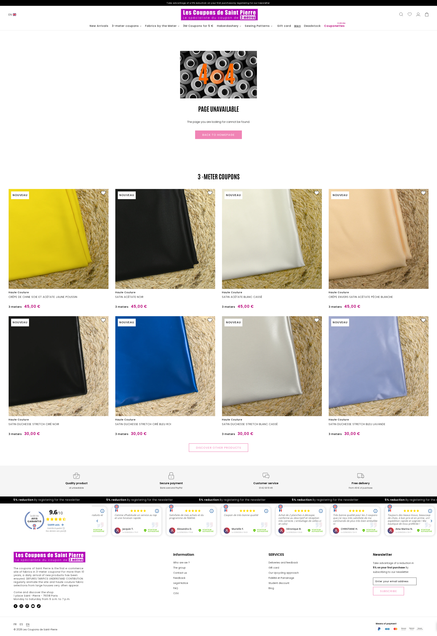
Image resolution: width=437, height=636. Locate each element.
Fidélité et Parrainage (281, 578)
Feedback (179, 578)
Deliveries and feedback (283, 562)
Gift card (274, 567)
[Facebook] (15, 606)
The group (179, 567)
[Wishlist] (409, 14)
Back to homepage (218, 135)
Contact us (180, 573)
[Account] (418, 14)
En (10, 15)
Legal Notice (180, 583)
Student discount (279, 583)
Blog (271, 588)
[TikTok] (39, 606)
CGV (176, 593)
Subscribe (388, 591)
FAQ (175, 588)
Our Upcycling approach (284, 573)
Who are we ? (181, 562)
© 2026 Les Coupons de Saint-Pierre (35, 629)
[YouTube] (33, 606)
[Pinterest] (27, 606)
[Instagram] (21, 606)
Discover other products (218, 448)
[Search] (401, 14)
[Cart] (426, 14)
